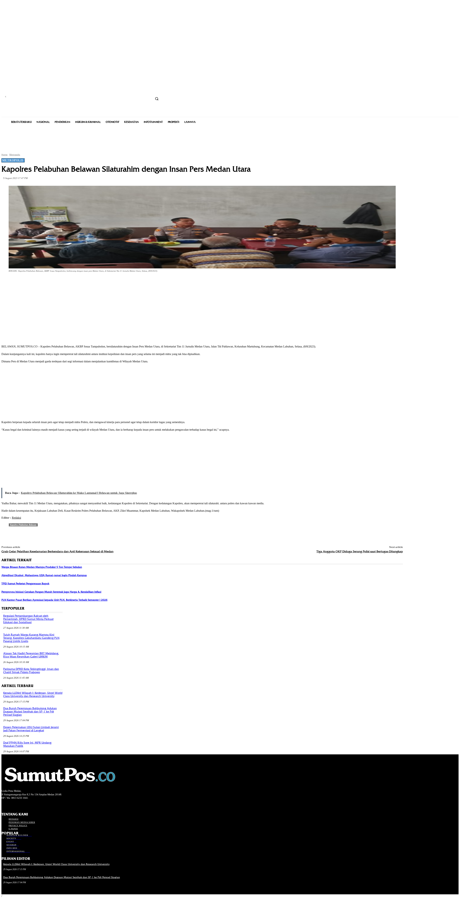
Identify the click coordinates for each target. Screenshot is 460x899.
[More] (86, 281)
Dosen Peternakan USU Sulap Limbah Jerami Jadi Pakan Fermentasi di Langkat (31, 729)
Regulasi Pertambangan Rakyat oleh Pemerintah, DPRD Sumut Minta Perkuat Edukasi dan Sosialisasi (28, 619)
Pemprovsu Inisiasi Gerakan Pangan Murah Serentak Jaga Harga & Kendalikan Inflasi (51, 591)
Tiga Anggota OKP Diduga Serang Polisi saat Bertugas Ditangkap (359, 551)
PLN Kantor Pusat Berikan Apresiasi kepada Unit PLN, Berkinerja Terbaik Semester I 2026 (54, 599)
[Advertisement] (230, 138)
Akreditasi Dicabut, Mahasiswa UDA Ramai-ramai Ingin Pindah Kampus (44, 575)
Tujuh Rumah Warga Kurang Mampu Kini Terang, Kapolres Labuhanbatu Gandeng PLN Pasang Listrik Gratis (31, 638)
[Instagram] (10, 805)
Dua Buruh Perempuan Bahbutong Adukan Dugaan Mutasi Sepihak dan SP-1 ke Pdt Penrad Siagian (30, 711)
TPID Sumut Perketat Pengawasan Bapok (25, 583)
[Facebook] (34, 281)
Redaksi (16, 517)
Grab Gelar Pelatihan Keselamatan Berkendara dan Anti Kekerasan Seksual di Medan (57, 551)
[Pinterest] (60, 281)
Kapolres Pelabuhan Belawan (23, 525)
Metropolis (14, 154)
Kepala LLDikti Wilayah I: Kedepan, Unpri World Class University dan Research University (32, 694)
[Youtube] (22, 805)
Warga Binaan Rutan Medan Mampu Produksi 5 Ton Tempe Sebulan (41, 567)
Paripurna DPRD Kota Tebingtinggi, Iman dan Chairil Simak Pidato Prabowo (31, 670)
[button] (156, 98)
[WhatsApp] (73, 281)
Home (4, 154)
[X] (47, 281)
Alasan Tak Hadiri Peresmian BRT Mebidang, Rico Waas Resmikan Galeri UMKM (31, 655)
